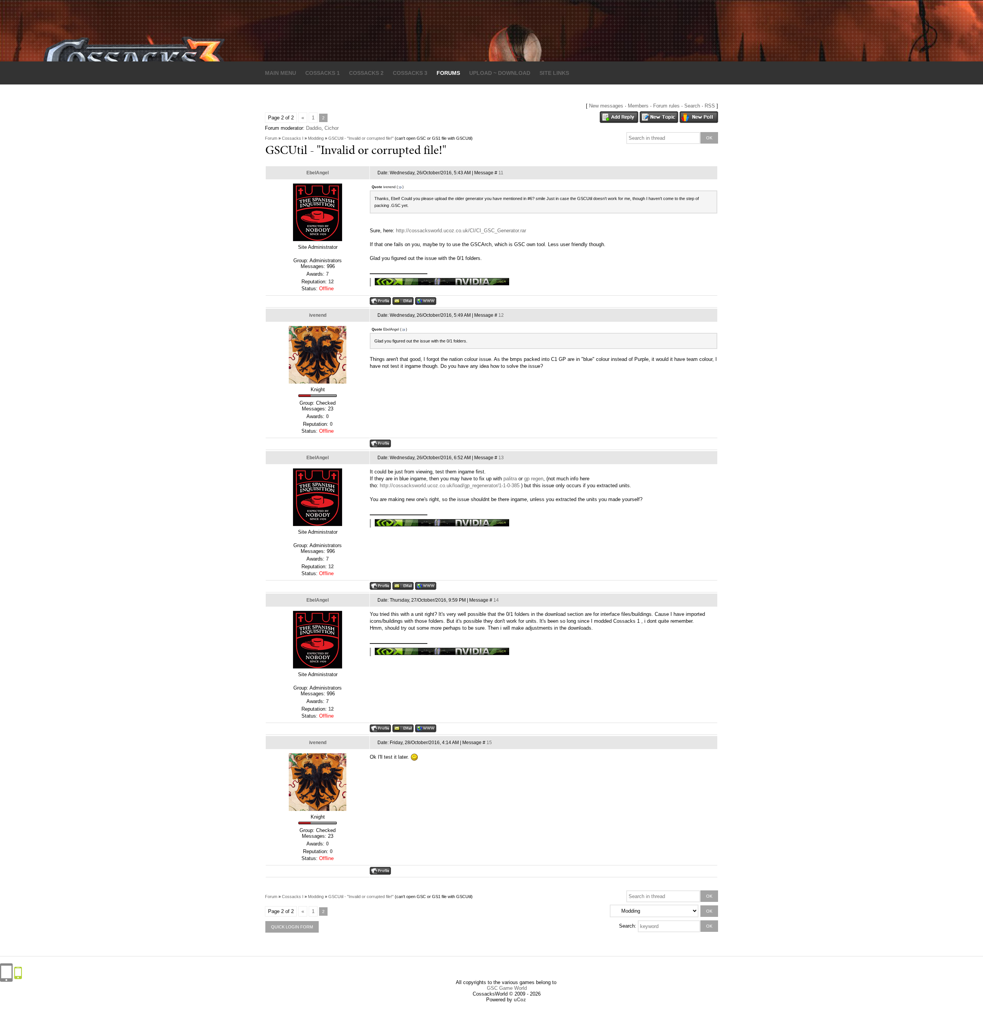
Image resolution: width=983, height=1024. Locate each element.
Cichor (331, 128)
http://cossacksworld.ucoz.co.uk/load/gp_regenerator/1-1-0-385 (450, 485)
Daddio (313, 128)
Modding (316, 138)
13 (501, 457)
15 (489, 742)
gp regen (533, 478)
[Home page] (425, 301)
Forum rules (666, 106)
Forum (271, 138)
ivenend (317, 315)
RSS (710, 106)
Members (638, 106)
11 (500, 172)
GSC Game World (507, 988)
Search (692, 106)
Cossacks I (292, 138)
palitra (510, 478)
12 (501, 315)
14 (496, 600)
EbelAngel (317, 172)
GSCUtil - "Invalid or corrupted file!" (361, 138)
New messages (606, 106)
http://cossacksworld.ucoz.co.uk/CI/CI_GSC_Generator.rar (461, 230)
